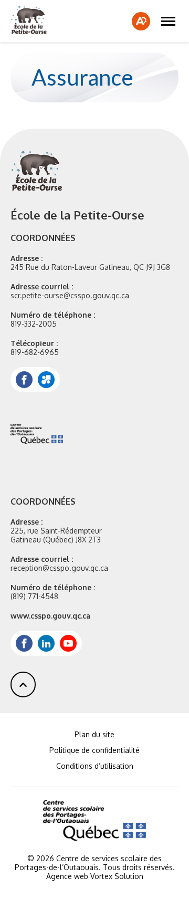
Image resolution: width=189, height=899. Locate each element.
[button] (168, 21)
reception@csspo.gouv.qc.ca (59, 567)
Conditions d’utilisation (94, 765)
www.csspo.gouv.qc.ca (50, 615)
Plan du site (94, 734)
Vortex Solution (116, 876)
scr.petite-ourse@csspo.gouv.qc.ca (69, 295)
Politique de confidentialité (94, 750)
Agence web (67, 876)
